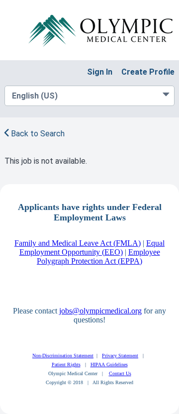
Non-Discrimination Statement (62, 355)
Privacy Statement (120, 355)
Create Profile (148, 72)
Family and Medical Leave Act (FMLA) (77, 243)
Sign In (99, 72)
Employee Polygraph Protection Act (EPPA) (98, 256)
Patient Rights (66, 364)
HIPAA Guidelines (109, 364)
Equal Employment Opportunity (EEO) (92, 247)
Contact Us (120, 373)
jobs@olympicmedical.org (100, 311)
